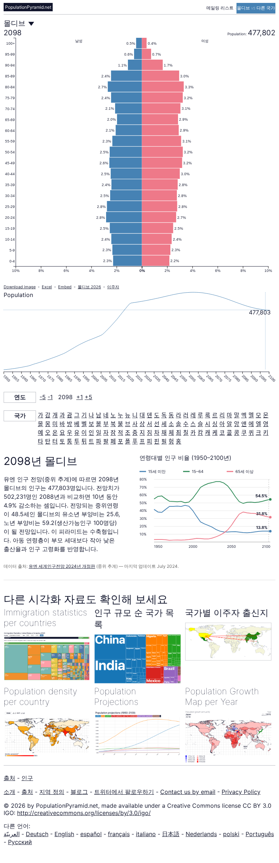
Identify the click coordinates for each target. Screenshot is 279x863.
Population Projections (116, 696)
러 (186, 415)
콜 (229, 432)
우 (69, 432)
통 (69, 441)
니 (135, 415)
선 (156, 424)
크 (258, 432)
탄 (47, 441)
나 (91, 415)
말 (236, 415)
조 (127, 432)
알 (229, 424)
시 (207, 424)
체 (171, 432)
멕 (244, 415)
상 (142, 424)
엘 (258, 424)
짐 (149, 432)
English (64, 834)
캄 (200, 432)
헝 (171, 441)
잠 (113, 432)
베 (77, 424)
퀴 (251, 432)
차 (156, 432)
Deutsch (37, 834)
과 (62, 415)
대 (142, 415)
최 (178, 432)
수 (186, 424)
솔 (178, 424)
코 (222, 432)
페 (113, 441)
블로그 (79, 791)
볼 (98, 424)
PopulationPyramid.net (28, 7)
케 (215, 432)
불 (120, 424)
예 (40, 432)
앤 (244, 424)
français (119, 834)
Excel (47, 286)
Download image (20, 286)
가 (40, 415)
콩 (236, 432)
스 (193, 424)
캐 (207, 432)
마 (229, 415)
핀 (156, 441)
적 (120, 432)
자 (106, 432)
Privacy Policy (241, 791)
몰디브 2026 (89, 286)
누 (120, 415)
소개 (9, 791)
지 (142, 432)
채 (164, 432)
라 (178, 415)
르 (215, 415)
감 (47, 415)
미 (55, 424)
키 (265, 432)
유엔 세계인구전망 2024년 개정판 (62, 566)
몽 (47, 424)
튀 (84, 441)
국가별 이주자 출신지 (226, 612)
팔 (106, 441)
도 (156, 415)
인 (91, 432)
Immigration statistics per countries (45, 617)
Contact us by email (187, 791)
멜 (251, 415)
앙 (236, 424)
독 (164, 415)
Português (260, 834)
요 (62, 432)
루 (200, 415)
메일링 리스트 (220, 8)
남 (98, 415)
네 (106, 415)
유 (77, 432)
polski (231, 834)
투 (77, 441)
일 (98, 432)
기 (84, 415)
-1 (50, 397)
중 (135, 432)
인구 (27, 778)
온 (55, 432)
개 (55, 415)
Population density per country (40, 696)
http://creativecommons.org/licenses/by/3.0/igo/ (84, 812)
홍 (178, 441)
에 (251, 424)
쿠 (244, 432)
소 (171, 424)
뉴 (127, 415)
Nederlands (201, 834)
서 (149, 424)
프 (142, 441)
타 (40, 441)
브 (127, 424)
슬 (200, 424)
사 (135, 424)
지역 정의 (51, 791)
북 (113, 424)
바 (62, 424)
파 (98, 441)
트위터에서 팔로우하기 (124, 791)
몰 (40, 424)
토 (62, 441)
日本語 (170, 834)
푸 (135, 441)
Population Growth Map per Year (222, 696)
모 (258, 415)
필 (164, 441)
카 (193, 432)
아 (222, 424)
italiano (146, 834)
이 (84, 432)
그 (77, 415)
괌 (69, 415)
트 (91, 441)
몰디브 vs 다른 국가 (256, 8)
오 (47, 432)
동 (171, 415)
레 (193, 415)
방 (69, 424)
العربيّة (12, 834)
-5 (43, 397)
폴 (127, 441)
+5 (88, 397)
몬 (265, 415)
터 (55, 441)
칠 (186, 432)
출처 (9, 778)
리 (222, 415)
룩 (207, 415)
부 (106, 424)
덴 (149, 415)
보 (91, 424)
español (91, 834)
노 (113, 415)
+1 (79, 397)
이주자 (113, 286)
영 (265, 424)
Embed (65, 286)
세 (164, 424)
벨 (84, 424)
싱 (215, 424)
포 (120, 441)
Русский (20, 842)
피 (149, 441)
